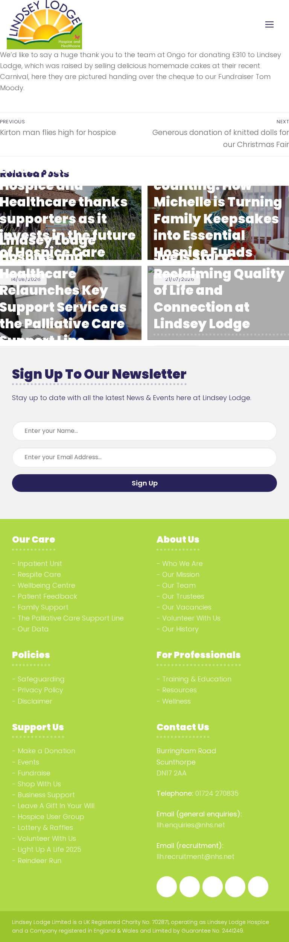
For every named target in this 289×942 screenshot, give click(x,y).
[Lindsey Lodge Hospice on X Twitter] (258, 886)
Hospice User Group (51, 816)
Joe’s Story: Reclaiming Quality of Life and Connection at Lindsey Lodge (219, 290)
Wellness (176, 701)
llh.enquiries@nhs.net (191, 825)
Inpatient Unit (40, 563)
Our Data (33, 629)
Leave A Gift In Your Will (56, 805)
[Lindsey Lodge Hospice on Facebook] (167, 886)
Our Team (179, 585)
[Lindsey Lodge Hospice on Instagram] (189, 886)
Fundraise (34, 773)
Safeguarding (41, 679)
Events (28, 762)
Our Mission (180, 574)
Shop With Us (39, 784)
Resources (179, 690)
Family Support (43, 607)
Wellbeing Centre (46, 585)
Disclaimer (35, 701)
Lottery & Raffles (45, 827)
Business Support (46, 794)
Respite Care (39, 574)
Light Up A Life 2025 (49, 849)
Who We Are (182, 563)
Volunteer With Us (191, 618)
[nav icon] (269, 24)
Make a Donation (46, 750)
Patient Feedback (47, 596)
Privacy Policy (40, 690)
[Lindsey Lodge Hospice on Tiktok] (235, 886)
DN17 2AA (172, 773)
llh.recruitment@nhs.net (195, 856)
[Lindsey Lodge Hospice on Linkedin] (212, 886)
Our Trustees (183, 596)
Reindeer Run (39, 860)
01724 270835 (217, 793)
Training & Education (196, 679)
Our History (180, 629)
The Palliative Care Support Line (71, 618)
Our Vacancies (186, 607)
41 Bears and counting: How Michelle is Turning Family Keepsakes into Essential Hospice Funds (218, 210)
